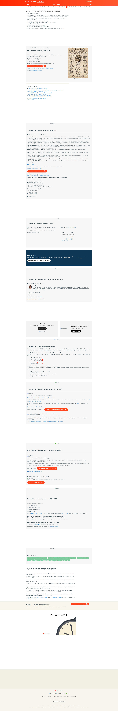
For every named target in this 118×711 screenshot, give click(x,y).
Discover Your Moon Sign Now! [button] (46, 468)
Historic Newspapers (57, 696)
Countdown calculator (37, 519)
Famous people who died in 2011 (34, 297)
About (56, 699)
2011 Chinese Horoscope (82, 558)
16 (57, 6)
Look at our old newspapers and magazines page (38, 175)
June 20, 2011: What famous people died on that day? (40, 92)
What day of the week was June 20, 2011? (37, 91)
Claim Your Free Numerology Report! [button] (54, 409)
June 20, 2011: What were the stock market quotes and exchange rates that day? (46, 90)
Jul (64, 4)
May (54, 4)
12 (48, 6)
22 (71, 6)
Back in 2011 (31, 99)
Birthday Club (73, 696)
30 (89, 6)
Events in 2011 (30, 164)
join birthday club (76, 331)
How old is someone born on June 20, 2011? (37, 98)
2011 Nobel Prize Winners (54, 558)
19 (64, 6)
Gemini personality (86, 399)
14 (53, 6)
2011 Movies (30, 560)
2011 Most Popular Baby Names (69, 558)
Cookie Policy (62, 701)
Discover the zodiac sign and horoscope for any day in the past (40, 397)
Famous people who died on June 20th (35, 299)
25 (78, 6)
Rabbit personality (37, 418)
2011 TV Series (38, 560)
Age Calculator (64, 513)
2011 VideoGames (65, 560)
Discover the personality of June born (35, 406)
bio (44, 290)
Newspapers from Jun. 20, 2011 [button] (36, 171)
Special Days (66, 696)
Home (43, 696)
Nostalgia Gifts (49, 696)
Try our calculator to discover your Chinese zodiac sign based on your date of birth (45, 421)
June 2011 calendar (71, 227)
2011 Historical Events (41, 558)
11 (46, 6)
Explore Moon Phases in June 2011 (35, 471)
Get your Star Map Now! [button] (34, 482)
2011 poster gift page (56, 597)
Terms (66, 699)
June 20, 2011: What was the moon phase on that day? (40, 97)
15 (55, 6)
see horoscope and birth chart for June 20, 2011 (39, 260)
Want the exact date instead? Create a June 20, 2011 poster (40, 68)
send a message (42, 328)
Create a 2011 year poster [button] (35, 65)
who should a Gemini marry (35, 401)
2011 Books (57, 560)
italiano (90, 1)
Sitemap (52, 699)
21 (69, 6)
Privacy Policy (55, 701)
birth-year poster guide (32, 598)
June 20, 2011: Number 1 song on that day (37, 94)
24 (75, 6)
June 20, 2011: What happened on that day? (37, 88)
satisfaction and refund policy (36, 70)
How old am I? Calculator (36, 513)
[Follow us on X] (55, 694)
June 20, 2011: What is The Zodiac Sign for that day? (39, 95)
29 (86, 6)
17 (59, 6)
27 (82, 6)
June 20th (59, 403)
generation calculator (54, 526)
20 (62, 239)
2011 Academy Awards (48, 560)
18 (62, 6)
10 (44, 6)
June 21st (79, 403)
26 (80, 6)
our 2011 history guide (42, 597)
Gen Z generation (39, 524)
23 (73, 6)
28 (84, 6)
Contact (61, 699)
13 (51, 6)
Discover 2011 (31, 558)
